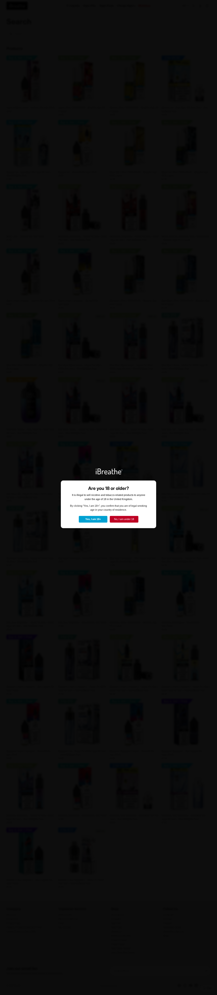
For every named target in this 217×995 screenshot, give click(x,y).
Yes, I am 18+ (93, 519)
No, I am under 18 (124, 519)
